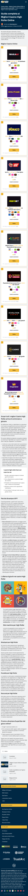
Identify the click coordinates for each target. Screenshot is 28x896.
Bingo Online (5, 817)
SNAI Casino (5, 793)
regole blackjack (16, 659)
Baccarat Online (6, 822)
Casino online (4, 6)
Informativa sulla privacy (8, 836)
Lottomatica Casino (7, 798)
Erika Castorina (13, 24)
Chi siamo (4, 831)
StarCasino (5, 795)
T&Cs (17, 79)
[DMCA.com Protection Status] (6, 846)
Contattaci (4, 841)
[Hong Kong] (21, 891)
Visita (14, 76)
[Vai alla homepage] (4, 2)
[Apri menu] (26, 2)
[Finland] (4, 891)
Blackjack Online (6, 812)
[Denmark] (18, 891)
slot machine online (15, 614)
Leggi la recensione (14, 72)
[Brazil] (7, 891)
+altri (3, 801)
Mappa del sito (6, 839)
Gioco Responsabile (7, 833)
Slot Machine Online (7, 809)
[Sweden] (15, 891)
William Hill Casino (6, 790)
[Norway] (23, 891)
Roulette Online (6, 814)
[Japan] (10, 891)
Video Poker (5, 820)
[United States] (2, 891)
